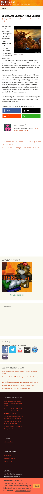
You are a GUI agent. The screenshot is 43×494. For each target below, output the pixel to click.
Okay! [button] (37, 486)
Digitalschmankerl (9, 458)
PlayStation (23, 19)
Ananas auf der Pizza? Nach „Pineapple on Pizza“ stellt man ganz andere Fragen (13, 411)
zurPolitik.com (8, 461)
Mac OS (17, 19)
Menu (4, 8)
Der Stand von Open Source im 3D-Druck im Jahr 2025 (18, 385)
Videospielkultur (9, 442)
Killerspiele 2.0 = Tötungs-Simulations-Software (21, 147)
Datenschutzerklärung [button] (23, 491)
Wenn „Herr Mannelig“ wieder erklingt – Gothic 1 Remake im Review (13, 404)
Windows (30, 19)
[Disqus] (21, 176)
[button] (11, 110)
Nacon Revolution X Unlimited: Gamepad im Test (16, 388)
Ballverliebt (7, 455)
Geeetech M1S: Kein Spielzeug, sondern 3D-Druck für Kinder (20, 382)
